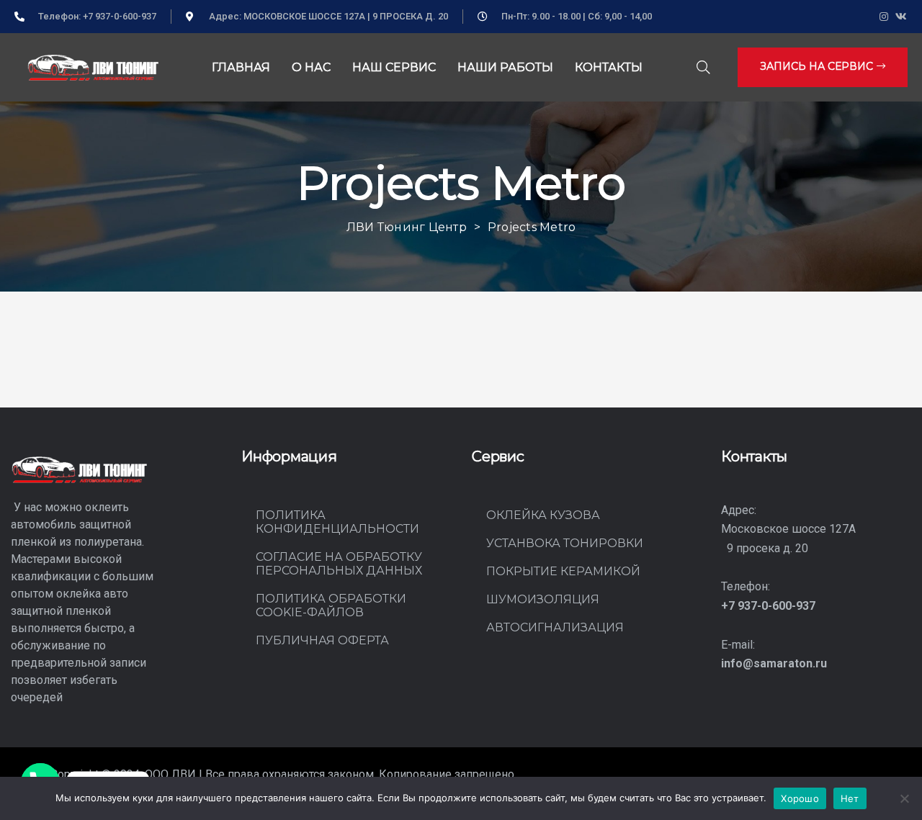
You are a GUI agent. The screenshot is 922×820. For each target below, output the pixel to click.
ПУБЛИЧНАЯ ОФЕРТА (322, 640)
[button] (823, 67)
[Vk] (901, 17)
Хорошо (800, 798)
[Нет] (904, 798)
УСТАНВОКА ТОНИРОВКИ (564, 543)
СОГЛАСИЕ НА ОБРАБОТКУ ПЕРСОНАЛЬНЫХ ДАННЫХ (339, 563)
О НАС (311, 67)
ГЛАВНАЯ (241, 67)
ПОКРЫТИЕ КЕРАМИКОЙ (563, 571)
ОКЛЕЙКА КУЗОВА (543, 515)
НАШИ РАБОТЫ (505, 67)
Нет (850, 798)
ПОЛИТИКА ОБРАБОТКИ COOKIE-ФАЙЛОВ (331, 605)
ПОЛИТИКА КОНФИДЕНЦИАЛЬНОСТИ (337, 522)
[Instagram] (884, 17)
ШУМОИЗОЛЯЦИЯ (542, 599)
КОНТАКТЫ (609, 67)
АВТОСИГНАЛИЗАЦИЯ (555, 627)
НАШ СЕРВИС (394, 67)
